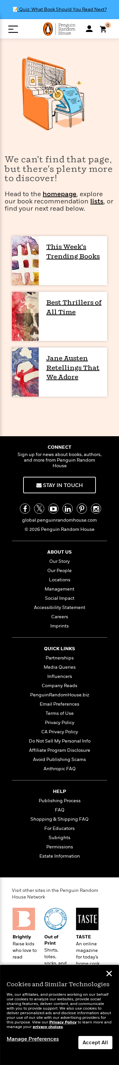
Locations (59, 580)
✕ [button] (109, 974)
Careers (59, 617)
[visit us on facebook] (25, 508)
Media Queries (60, 667)
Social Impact (59, 598)
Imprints (59, 626)
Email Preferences (59, 704)
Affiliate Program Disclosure (59, 750)
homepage (59, 194)
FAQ (59, 810)
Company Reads (59, 686)
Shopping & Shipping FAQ (59, 819)
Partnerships (60, 658)
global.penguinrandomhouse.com (59, 520)
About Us (59, 552)
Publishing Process (60, 801)
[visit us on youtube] (53, 508)
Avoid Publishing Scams (59, 759)
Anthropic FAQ (60, 769)
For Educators (59, 828)
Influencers (59, 676)
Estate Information (59, 856)
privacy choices (48, 1027)
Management (59, 589)
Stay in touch (62, 485)
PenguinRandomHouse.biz (59, 695)
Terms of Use (60, 713)
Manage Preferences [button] (33, 1039)
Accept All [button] (95, 1042)
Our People (59, 570)
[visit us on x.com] (39, 508)
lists (96, 201)
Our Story (59, 561)
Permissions (59, 847)
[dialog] (59, 1015)
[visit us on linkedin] (67, 508)
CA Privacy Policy (59, 732)
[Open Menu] (13, 29)
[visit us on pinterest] (82, 508)
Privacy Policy (59, 722)
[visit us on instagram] (96, 508)
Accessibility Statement (59, 607)
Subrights (59, 838)
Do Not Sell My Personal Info (60, 741)
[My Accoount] (89, 28)
